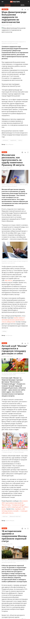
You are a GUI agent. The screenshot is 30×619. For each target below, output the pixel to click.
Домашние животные (15, 516)
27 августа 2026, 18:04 (7, 356)
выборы (4, 331)
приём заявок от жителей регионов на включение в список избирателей (13, 320)
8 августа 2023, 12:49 (7, 25)
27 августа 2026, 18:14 (7, 168)
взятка (20, 140)
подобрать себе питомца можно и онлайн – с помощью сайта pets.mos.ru (14, 511)
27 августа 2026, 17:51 (7, 544)
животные (5, 516)
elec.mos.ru (8, 280)
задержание (13, 140)
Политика (7, 5)
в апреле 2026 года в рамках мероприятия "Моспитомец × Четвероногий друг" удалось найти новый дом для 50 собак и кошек (15, 505)
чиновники (5, 140)
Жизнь (22, 5)
